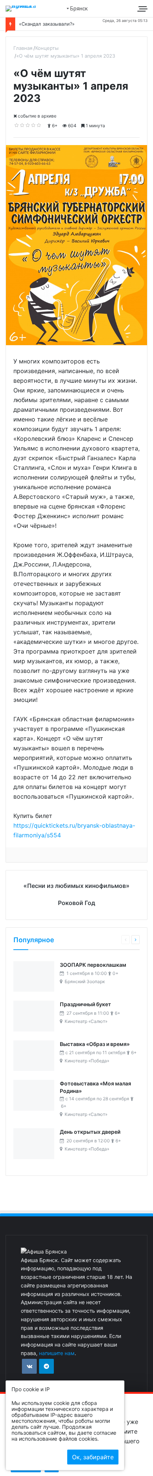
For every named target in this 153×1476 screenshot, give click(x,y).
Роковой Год (76, 903)
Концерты (47, 48)
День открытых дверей (90, 1132)
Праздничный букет (85, 1004)
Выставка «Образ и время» (95, 1044)
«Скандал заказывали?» (47, 24)
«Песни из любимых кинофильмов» (76, 885)
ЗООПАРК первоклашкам (93, 965)
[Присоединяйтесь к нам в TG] (46, 1366)
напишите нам (57, 1353)
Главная (22, 48)
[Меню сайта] (143, 8)
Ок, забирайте (93, 1457)
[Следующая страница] (135, 939)
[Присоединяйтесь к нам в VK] (29, 1366)
